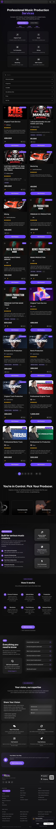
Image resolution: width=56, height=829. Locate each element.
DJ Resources (41, 797)
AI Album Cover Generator (7, 814)
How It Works (23, 792)
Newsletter (4, 805)
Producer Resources (42, 799)
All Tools (4, 811)
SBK (33, 217)
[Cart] (50, 2)
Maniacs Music (36, 127)
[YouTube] (9, 782)
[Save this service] (5, 108)
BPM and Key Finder (24, 811)
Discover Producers (6, 800)
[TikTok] (12, 782)
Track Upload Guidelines (43, 795)
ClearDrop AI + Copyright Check (45, 811)
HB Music (8, 125)
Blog (3, 802)
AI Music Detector (6, 820)
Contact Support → (12, 671)
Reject (38, 823)
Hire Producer (15, 145)
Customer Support (24, 799)
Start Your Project (28, 627)
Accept (48, 823)
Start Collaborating (17, 763)
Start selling (5, 790)
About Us (22, 790)
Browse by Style (5, 796)
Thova (34, 399)
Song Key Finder (23, 818)
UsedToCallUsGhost (37, 169)
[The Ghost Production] (1, 2)
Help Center (22, 795)
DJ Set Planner (41, 816)
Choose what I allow (43, 826)
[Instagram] (6, 782)
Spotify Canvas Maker (6, 816)
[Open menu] (54, 2)
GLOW (34, 306)
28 (36, 473)
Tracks (3, 793)
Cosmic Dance (9, 354)
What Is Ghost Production (43, 792)
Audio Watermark (23, 814)
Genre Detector (23, 816)
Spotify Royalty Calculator (43, 814)
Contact (22, 797)
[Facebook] (3, 782)
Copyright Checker (6, 818)
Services (4, 798)
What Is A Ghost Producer (43, 790)
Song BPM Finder (23, 820)
